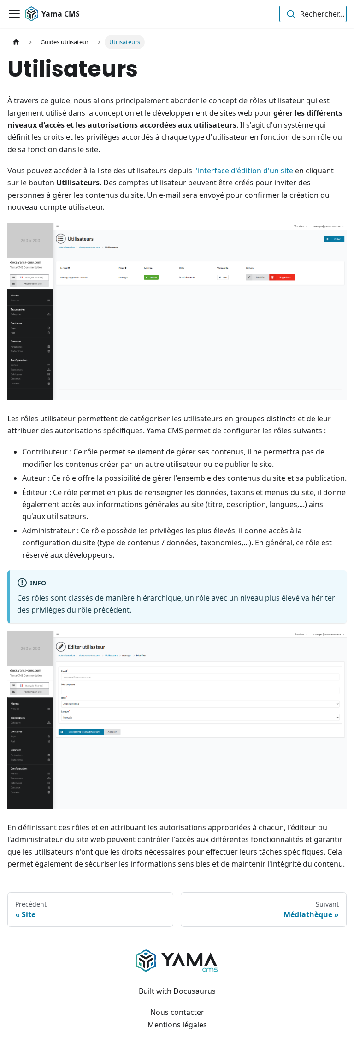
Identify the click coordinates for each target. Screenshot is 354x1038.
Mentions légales (177, 1025)
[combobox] (313, 14)
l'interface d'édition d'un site (243, 170)
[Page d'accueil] (16, 42)
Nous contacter (177, 1012)
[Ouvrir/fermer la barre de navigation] (14, 14)
